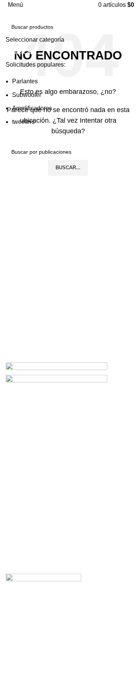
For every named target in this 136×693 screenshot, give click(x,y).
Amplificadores (32, 108)
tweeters (23, 122)
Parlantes (25, 81)
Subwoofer (26, 95)
